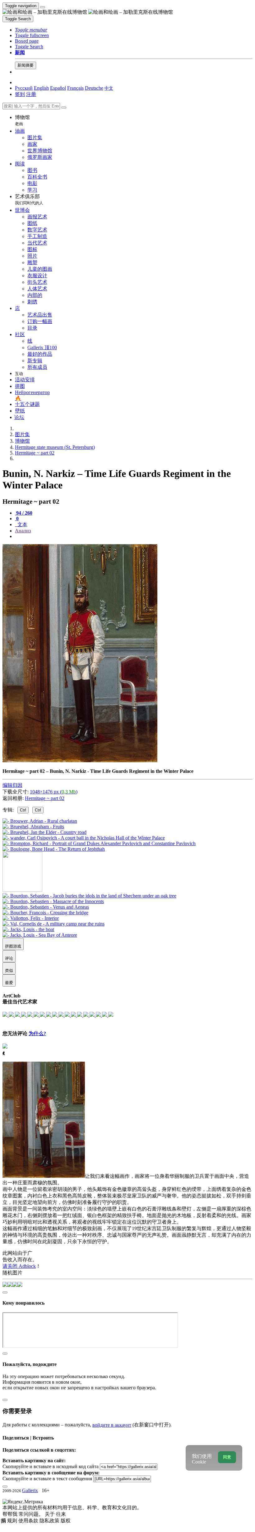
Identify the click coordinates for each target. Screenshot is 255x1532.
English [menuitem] (41, 88)
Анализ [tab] (23, 530)
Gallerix (30, 1490)
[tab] (23, 513)
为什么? (37, 1033)
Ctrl (23, 810)
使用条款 (28, 1520)
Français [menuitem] (75, 88)
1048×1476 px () (53, 791)
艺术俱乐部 (29, 199)
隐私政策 (50, 1520)
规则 (12, 1520)
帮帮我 (10, 1514)
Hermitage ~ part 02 (44, 798)
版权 (66, 1520)
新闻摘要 (25, 65)
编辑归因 (12, 785)
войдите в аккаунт (111, 1425)
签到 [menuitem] (20, 94)
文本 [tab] (21, 524)
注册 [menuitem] (31, 94)
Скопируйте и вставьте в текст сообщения (47, 1478)
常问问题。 (32, 1514)
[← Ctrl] (53, 849)
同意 (227, 1457)
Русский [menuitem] (24, 88)
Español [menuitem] (58, 88)
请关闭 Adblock (19, 1266)
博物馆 (22, 120)
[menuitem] (108, 88)
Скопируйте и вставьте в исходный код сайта (50, 1466)
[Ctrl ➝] (89, 895)
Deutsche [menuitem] (94, 88)
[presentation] (134, 536)
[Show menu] (42, 7)
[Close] (63, 107)
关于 (50, 1514)
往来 (61, 1514)
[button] (31, 29)
